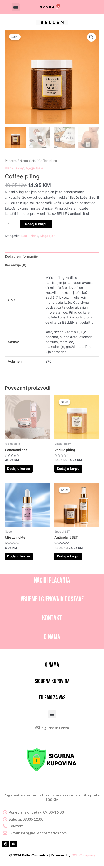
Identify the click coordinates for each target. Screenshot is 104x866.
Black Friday (14, 168)
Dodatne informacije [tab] (21, 256)
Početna (11, 160)
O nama (52, 637)
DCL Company (83, 855)
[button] (16, 7)
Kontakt (52, 618)
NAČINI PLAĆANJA (52, 580)
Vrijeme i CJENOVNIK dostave (52, 599)
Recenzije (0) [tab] (16, 265)
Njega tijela (28, 160)
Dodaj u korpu (36, 224)
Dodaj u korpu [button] (18, 469)
